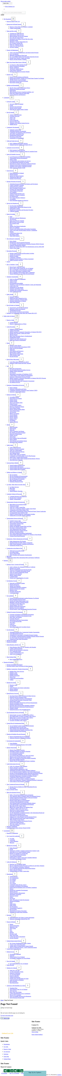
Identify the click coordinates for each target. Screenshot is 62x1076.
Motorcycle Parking (14, 413)
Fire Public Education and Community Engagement (22, 381)
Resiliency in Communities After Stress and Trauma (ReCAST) (22, 313)
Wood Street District (14, 825)
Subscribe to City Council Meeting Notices (20, 852)
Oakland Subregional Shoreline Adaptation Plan (21, 730)
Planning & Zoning (11, 682)
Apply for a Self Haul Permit (16, 46)
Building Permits (14, 674)
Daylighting (12, 420)
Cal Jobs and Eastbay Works (16, 971)
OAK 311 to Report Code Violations (18, 766)
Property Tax (10, 74)
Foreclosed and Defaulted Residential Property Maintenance (24, 774)
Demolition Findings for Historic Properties (20, 751)
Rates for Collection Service (16, 44)
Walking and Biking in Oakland (14, 472)
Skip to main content (5, 1)
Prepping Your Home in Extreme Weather (20, 71)
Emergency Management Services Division (20, 376)
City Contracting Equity (15, 651)
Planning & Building (12, 642)
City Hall (12, 838)
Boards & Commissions (12, 833)
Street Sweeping (13, 427)
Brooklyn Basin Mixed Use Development (20, 800)
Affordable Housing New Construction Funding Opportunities (24, 632)
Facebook (5, 1070)
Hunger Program (14, 174)
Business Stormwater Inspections (17, 606)
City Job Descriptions (15, 974)
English (16, 9)
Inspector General (14, 895)
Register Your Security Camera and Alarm (20, 58)
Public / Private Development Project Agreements (21, 795)
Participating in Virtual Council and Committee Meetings (23, 857)
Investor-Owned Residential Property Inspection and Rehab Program (26, 773)
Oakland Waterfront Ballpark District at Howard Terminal (23, 797)
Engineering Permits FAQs (16, 545)
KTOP (11, 849)
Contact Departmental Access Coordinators (20, 993)
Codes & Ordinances (12, 862)
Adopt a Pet (12, 117)
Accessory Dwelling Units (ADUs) (18, 720)
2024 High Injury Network (16, 460)
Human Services (14, 891)
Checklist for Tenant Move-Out (17, 603)
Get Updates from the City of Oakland (19, 963)
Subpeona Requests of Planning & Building (20, 738)
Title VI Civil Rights (14, 1073)
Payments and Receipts (15, 591)
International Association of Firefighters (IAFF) (21, 374)
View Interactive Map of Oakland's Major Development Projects (25, 796)
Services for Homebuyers (13, 203)
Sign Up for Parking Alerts (16, 402)
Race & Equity (13, 909)
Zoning (11, 686)
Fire (8, 366)
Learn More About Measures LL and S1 (19, 362)
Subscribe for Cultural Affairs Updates (19, 109)
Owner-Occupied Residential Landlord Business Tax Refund (24, 598)
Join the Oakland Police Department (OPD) (20, 347)
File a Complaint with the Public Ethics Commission (22, 272)
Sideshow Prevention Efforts (16, 532)
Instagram (11, 1070)
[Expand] (13, 19)
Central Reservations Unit (16, 233)
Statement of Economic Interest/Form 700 (20, 919)
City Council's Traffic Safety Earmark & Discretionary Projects (25, 458)
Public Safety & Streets (9, 316)
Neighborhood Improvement (16, 135)
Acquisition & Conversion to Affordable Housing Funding (24, 635)
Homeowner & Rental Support (14, 24)
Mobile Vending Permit (15, 575)
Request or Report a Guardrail (17, 449)
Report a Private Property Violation (18, 59)
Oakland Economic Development (15, 612)
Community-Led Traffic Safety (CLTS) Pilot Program (22, 456)
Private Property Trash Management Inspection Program (23, 609)
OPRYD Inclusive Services (16, 260)
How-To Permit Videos (12, 789)
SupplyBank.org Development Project (19, 815)
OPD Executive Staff (15, 355)
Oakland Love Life (7, 1033)
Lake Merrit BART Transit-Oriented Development (22, 804)
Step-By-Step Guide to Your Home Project (20, 87)
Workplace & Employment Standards (18, 912)
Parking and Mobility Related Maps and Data (20, 526)
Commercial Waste (14, 593)
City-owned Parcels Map (16, 621)
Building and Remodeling (13, 85)
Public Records (10, 965)
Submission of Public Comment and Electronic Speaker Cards (24, 850)
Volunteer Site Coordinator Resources (19, 290)
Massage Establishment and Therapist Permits (20, 569)
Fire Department (13, 906)
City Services (7, 1051)
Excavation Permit (14, 552)
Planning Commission (12, 826)
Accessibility (13, 199)
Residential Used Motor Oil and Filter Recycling (21, 39)
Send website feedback (37, 1034)
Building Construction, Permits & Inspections (17, 669)
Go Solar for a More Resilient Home (18, 64)
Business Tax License (15, 568)
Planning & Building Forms (16, 704)
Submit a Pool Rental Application (18, 226)
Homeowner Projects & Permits (17, 89)
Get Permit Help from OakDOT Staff (19, 512)
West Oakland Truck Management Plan (19, 728)
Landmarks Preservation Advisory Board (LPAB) (18, 828)
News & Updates (11, 961)
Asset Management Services (16, 633)
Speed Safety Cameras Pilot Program (18, 457)
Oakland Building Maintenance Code (19, 769)
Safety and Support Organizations (18, 340)
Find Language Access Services (17, 150)
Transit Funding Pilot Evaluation (17, 469)
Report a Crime (10, 320)
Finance (11, 889)
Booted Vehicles (13, 416)
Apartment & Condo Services (17, 33)
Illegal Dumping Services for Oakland (19, 36)
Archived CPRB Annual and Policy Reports (20, 363)
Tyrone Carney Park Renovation (17, 944)
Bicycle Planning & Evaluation (17, 479)
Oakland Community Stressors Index (18, 299)
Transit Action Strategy (15, 525)
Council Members (14, 841)
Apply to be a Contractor (16, 654)
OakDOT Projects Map (15, 521)
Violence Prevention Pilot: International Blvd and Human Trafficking (23, 557)
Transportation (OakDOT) (16, 908)
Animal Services (14, 876)
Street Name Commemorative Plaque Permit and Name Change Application (28, 511)
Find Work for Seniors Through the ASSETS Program (23, 163)
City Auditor (13, 880)
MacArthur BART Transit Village (18, 806)
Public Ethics (13, 904)
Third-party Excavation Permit (17, 550)
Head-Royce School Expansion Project (19, 810)
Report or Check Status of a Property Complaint (21, 26)
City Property (13, 625)
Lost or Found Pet (14, 120)
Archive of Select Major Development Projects (21, 821)
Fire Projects (13, 372)
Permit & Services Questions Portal (18, 697)
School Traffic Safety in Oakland (17, 454)
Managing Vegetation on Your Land (18, 55)
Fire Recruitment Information (17, 379)
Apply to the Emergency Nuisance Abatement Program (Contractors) (26, 780)
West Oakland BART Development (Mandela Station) (23, 803)
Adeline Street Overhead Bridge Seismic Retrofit (21, 946)
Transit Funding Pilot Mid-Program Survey (20, 468)
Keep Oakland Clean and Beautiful (18, 438)
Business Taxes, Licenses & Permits (15, 564)
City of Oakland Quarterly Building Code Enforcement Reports (25, 772)
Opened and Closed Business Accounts (19, 578)
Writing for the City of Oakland (17, 957)
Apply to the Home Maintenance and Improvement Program (24, 52)
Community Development (13, 127)
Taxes (11, 931)
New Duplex (13, 788)
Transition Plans (13, 988)
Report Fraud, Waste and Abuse (17, 267)
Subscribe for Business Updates (17, 583)
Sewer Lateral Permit (15, 553)
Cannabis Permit (14, 576)
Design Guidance (14, 689)
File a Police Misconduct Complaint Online (20, 271)
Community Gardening (15, 257)
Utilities (11, 679)
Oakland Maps (7, 1059)
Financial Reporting (14, 925)
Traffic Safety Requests (15, 447)
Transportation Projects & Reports (15, 518)
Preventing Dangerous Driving (17, 451)
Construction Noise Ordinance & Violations (20, 777)
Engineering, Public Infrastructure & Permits (17, 539)
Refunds (12, 932)
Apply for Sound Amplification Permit (19, 572)
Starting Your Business (15, 586)
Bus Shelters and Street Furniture (17, 432)
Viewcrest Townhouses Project (17, 811)
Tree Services (13, 219)
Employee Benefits (14, 976)
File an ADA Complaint (15, 995)
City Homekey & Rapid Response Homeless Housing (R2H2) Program (27, 244)
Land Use (12, 624)
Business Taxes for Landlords (17, 607)
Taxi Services (13, 412)
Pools (11, 225)
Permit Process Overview (13, 693)
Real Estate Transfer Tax (15, 82)
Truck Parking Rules (15, 411)
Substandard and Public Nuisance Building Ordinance (22, 770)
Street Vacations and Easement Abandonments (21, 555)
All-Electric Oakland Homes (16, 69)
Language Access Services (13, 147)
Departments (10, 874)
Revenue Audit (13, 934)
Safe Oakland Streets (15, 453)
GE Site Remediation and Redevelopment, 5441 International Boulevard (27, 812)
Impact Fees (12, 677)
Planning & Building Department (14, 664)
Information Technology (15, 894)
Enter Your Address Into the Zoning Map (19, 93)
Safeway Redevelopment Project (17, 814)
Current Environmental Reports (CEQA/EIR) (20, 744)
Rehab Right (13, 90)
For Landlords (13, 192)
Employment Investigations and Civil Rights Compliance (23, 887)
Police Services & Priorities (16, 348)
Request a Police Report (15, 345)
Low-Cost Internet (14, 54)
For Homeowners (14, 196)
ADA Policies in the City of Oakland (18, 989)
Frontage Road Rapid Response (17, 536)
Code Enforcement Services (13, 764)
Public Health (10, 294)
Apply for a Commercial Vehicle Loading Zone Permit (23, 508)
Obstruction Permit (14, 506)
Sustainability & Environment (17, 138)
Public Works (13, 905)
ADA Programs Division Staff (17, 997)
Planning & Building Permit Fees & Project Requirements (23, 702)
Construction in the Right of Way (14, 548)
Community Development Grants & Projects (20, 132)
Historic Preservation (12, 747)
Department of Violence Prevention (18, 911)
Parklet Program (13, 404)
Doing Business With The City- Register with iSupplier (23, 647)
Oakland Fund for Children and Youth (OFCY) (21, 144)
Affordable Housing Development (18, 131)
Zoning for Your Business (16, 573)
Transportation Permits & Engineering (16, 502)
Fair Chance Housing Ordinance (17, 197)
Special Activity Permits (15, 108)
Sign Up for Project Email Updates (18, 522)
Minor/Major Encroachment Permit (18, 504)
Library (8, 261)
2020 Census (13, 928)
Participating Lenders (15, 208)
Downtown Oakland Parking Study (18, 527)
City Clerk (12, 882)
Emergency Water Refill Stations (17, 391)
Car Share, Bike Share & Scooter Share (16, 484)
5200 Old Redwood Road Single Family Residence (22, 818)
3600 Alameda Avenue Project (17, 819)
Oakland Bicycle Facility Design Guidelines (20, 515)
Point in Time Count (14, 248)
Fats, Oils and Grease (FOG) (16, 37)
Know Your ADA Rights (16, 992)
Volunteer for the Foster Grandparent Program (21, 165)
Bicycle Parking (13, 474)
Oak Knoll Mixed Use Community (18, 799)
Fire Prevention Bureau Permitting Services (20, 370)
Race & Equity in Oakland (13, 305)
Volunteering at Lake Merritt (16, 287)
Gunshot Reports (14, 322)
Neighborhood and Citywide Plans (18, 727)
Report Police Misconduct (13, 359)
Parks (11, 216)
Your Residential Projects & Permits (15, 712)
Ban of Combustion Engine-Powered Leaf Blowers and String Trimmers (27, 865)
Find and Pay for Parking (16, 398)
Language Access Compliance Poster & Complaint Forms (23, 151)
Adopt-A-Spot (13, 282)
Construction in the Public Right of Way (19, 510)
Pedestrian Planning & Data (16, 481)
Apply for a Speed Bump (16, 450)
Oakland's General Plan (15, 129)
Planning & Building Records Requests (16, 734)
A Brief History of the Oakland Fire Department (21, 375)
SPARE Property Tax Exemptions (18, 79)
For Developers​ (10, 629)
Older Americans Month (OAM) (17, 167)
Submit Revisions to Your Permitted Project (20, 709)
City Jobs (6, 1046)
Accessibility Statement (15, 954)
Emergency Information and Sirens (18, 389)
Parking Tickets (13, 400)
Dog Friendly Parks (14, 223)
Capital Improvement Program (14, 949)
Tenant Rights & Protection (16, 190)
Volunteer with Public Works (16, 288)
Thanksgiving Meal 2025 (16, 177)
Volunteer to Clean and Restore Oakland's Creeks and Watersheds (25, 284)
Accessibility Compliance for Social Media (20, 958)
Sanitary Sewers (13, 435)
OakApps (12, 955)
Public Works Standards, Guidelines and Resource (22, 544)
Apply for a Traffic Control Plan (17, 507)
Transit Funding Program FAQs (17, 465)
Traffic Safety (10, 445)
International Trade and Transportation (19, 620)
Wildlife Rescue (13, 124)
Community (6, 97)
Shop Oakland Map (11, 657)
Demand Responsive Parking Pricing (18, 530)
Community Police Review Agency (18, 884)
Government (7, 830)
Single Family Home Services (17, 35)
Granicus (59, 1074)
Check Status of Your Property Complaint (19, 781)
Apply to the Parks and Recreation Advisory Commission (23, 230)
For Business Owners (12, 580)
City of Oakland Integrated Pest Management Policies (22, 868)
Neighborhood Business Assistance (18, 587)
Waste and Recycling (12, 31)
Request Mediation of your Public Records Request (22, 273)
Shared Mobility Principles (16, 491)
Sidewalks (12, 430)
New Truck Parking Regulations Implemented (21, 533)
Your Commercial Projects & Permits (15, 784)
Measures (12, 842)
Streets (8, 424)
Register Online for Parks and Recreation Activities (22, 253)
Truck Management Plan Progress (18, 529)
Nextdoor (18, 1070)
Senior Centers (13, 159)
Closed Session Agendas (15, 856)
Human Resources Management (17, 893)
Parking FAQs (13, 419)
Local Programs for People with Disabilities (20, 156)
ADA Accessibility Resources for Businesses (20, 996)
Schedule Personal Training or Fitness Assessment (21, 259)
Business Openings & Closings (17, 588)
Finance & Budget (11, 922)
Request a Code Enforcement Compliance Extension (22, 778)
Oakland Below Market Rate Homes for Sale (20, 207)
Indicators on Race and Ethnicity (17, 309)
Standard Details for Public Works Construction (21, 542)
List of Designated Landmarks (17, 752)
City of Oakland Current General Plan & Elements (22, 725)
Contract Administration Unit (17, 652)
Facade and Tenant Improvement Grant (19, 601)
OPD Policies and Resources (16, 351)
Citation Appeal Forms (15, 28)
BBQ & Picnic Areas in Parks (17, 222)
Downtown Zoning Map (15, 136)
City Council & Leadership (13, 836)
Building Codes (13, 672)
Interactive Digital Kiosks (16, 434)
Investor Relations (14, 938)
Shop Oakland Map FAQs (16, 659)
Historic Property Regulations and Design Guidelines (22, 761)
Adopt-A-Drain (13, 280)
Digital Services (10, 951)
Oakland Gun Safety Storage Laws (18, 338)
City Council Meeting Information (18, 855)
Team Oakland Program (15, 291)
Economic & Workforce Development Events (20, 616)
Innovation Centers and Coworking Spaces (20, 627)
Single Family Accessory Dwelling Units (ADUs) (21, 715)
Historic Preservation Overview (17, 750)
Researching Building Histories (17, 759)
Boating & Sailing (14, 256)
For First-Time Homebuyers (16, 205)
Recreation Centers (14, 234)
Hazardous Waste (14, 40)
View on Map (35, 1032)
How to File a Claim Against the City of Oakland (21, 268)
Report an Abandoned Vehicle (17, 406)
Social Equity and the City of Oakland (19, 307)
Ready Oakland (13, 387)
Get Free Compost (14, 47)
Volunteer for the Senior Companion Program (20, 166)
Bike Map (9, 556)
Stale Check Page (14, 935)
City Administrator (14, 878)
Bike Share (12, 488)
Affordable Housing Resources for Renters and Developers (24, 184)
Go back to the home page (7, 1015)
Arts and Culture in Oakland (16, 104)
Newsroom (12, 898)
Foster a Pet (12, 119)
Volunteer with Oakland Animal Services (19, 123)
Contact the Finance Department (17, 936)
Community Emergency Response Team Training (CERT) (23, 390)
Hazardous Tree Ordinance (16, 442)
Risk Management (14, 982)
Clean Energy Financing (15, 70)
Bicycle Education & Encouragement (18, 476)
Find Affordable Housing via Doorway (19, 200)
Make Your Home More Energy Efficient (16, 62)
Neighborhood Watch (15, 337)
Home (2, 1000)
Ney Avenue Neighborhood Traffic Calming (20, 943)
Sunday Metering (14, 421)
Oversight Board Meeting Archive (18, 859)
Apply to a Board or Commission (18, 279)
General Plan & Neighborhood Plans (15, 723)
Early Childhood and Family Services (19, 143)
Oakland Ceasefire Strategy (16, 329)
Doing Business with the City (14, 644)
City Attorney (13, 879)
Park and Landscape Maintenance (18, 218)
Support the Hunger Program (17, 176)
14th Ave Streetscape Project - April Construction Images (23, 947)
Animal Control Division (16, 115)
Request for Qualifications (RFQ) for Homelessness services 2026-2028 (27, 246)
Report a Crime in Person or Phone (18, 324)
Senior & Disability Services (13, 154)
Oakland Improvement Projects (14, 941)
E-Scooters (12, 489)
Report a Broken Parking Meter (17, 409)
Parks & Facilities (11, 214)
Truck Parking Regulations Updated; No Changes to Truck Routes (25, 534)
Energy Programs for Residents (17, 66)
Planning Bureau (14, 690)
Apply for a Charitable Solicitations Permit (20, 571)
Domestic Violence (14, 297)
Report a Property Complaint (16, 767)
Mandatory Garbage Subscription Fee (19, 41)
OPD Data (12, 349)
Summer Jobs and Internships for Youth (19, 978)
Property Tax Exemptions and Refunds (19, 77)
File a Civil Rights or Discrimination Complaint (21, 269)
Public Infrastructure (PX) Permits (18, 541)
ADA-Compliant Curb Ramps (17, 431)
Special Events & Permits (16, 106)
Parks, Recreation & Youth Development (19, 900)
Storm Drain (13, 436)
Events (11, 105)
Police (8, 343)
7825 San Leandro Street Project (17, 823)
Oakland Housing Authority (16, 186)
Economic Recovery (14, 618)
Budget (11, 924)
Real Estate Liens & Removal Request (19, 81)
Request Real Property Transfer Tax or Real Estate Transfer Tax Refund (27, 78)
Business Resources (14, 584)
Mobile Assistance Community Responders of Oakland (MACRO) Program (28, 378)
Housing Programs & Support (14, 181)
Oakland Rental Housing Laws (17, 193)
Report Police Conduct (15, 352)
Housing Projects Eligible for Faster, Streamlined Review (23, 786)
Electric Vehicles (14, 417)
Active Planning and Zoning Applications (19, 687)
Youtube (15, 1070)
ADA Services (13, 990)
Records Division (14, 356)
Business (6, 560)
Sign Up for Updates (35, 1072)
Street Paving (13, 428)
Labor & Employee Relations (17, 980)
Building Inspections (15, 675)
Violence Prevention (14, 330)
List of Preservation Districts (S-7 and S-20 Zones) (22, 755)
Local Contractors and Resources (17, 94)
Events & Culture (11, 101)
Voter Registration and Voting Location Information (22, 917)
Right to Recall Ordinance (16, 869)
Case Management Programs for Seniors (19, 162)
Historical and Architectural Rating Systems (20, 757)
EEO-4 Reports (13, 981)
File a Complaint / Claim (12, 264)
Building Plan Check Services (17, 671)
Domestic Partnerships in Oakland (18, 301)
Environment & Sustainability (14, 741)
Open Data (6, 1056)
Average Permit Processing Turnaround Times (21, 700)
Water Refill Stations (15, 236)
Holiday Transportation (15, 499)
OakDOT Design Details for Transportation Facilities (22, 514)
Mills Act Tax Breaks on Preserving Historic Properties (23, 758)
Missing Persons (13, 334)
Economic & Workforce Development (19, 886)
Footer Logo (8, 1027)
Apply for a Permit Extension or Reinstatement (21, 698)
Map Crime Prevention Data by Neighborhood (21, 336)
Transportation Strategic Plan (16, 523)
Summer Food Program (15, 178)
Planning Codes (13, 685)
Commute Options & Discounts (14, 494)
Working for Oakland (12, 640)
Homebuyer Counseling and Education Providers (21, 210)
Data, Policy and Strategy (16, 617)
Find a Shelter (13, 241)
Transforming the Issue (15, 310)
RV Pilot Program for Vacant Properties (19, 719)
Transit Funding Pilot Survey (16, 466)
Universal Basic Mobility (13, 463)
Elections (9, 915)
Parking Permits (13, 401)
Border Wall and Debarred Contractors (19, 650)
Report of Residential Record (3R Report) (20, 736)
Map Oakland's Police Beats (16, 353)
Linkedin (21, 1070)
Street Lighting (13, 439)
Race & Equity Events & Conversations (19, 311)
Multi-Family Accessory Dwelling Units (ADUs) (21, 717)
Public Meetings (13, 848)
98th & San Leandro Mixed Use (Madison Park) (21, 807)
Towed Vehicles (13, 415)
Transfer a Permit (14, 708)
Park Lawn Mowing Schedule (17, 220)
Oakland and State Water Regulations (19, 639)
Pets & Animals (10, 112)
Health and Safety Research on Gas (18, 298)
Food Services (10, 170)
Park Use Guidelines (15, 227)
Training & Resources (15, 977)
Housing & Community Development (19, 890)
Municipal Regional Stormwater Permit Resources (22, 707)
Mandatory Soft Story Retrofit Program (19, 602)
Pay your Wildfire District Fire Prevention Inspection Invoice (24, 56)
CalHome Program (14, 211)
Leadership (12, 840)
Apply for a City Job (15, 970)
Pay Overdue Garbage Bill (16, 43)
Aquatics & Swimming (15, 254)
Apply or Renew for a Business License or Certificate (22, 567)
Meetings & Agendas (12, 845)
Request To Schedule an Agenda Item (19, 853)
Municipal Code (13, 927)
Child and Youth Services (13, 141)
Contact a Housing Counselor (17, 185)
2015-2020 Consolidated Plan (17, 134)
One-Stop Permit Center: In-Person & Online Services (19, 666)
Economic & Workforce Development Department (22, 614)
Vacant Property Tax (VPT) (16, 605)
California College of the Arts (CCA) (18, 808)
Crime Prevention (11, 326)
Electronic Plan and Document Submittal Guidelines (22, 705)
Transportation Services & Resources (18, 158)
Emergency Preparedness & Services (15, 385)
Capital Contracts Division (16, 648)
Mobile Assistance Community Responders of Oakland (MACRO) (26, 332)
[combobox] (13, 12)
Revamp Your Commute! (16, 497)
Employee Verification (15, 973)
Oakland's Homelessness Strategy (18, 245)
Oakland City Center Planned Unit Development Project (23, 817)
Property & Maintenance (12, 50)
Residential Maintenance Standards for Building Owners (23, 776)
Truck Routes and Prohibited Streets (18, 441)
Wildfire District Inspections (16, 371)
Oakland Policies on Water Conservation (19, 871)
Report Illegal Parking (15, 408)
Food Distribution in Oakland (17, 173)
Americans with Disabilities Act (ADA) (16, 985)
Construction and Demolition (17, 678)
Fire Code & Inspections (15, 368)
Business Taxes (13, 590)
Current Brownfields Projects (17, 822)
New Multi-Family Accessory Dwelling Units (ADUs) (23, 716)
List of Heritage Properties (16, 754)
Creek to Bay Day (14, 286)
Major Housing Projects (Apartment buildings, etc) (22, 92)
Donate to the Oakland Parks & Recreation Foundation (23, 229)
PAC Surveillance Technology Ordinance (19, 867)
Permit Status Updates (15, 701)
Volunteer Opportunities (12, 276)
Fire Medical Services (15, 382)
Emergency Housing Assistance (17, 195)
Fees (11, 929)
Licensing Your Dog (14, 116)
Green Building (13, 743)
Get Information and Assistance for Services (20, 161)
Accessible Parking (14, 397)
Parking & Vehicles (11, 394)
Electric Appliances (14, 67)
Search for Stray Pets (15, 121)
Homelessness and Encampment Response (20, 242)
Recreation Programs (12, 251)
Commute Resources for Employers (18, 496)
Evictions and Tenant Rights (16, 189)
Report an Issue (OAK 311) (13, 21)
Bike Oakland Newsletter (16, 480)
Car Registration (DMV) (15, 405)
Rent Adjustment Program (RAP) (18, 188)
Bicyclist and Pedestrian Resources (18, 477)
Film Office (12, 622)
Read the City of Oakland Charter (18, 864)
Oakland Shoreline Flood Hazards (18, 731)
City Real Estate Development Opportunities (20, 637)
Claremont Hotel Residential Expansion (19, 801)
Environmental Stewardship (16, 283)
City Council (13, 883)
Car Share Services (14, 487)
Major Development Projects (13, 792)
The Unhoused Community (13, 238)
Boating (11, 231)
